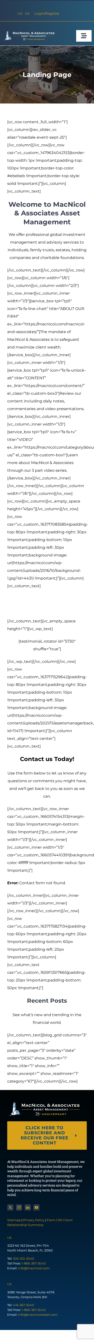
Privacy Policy (34, 1220)
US (27, 13)
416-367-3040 (23, 1305)
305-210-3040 (23, 1258)
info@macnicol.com (34, 1268)
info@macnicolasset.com (38, 1314)
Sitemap (14, 1220)
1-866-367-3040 (34, 1263)
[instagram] (19, 1207)
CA (20, 13)
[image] (28, 32)
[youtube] (36, 1207)
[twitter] (10, 1207)
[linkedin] (28, 1207)
